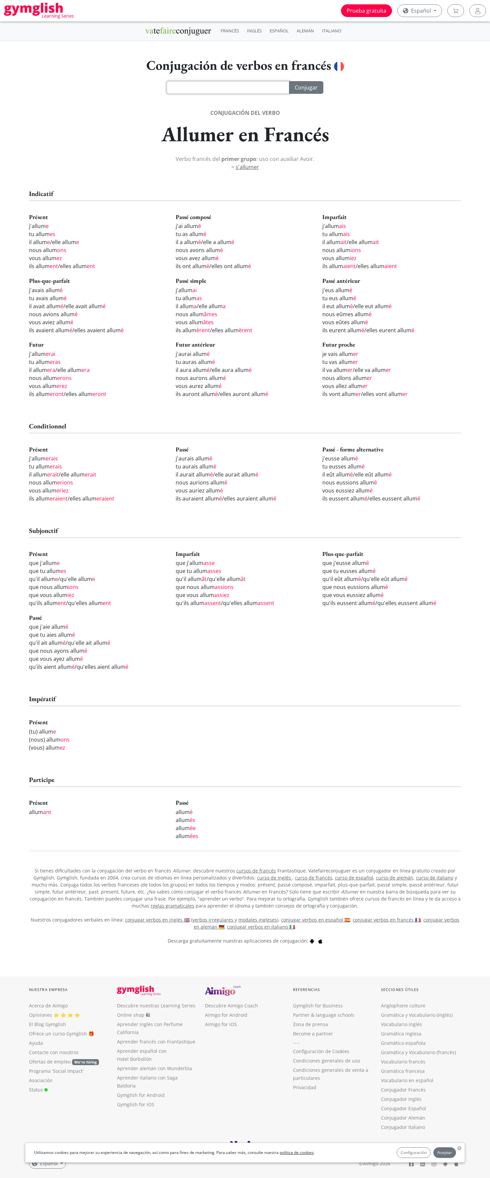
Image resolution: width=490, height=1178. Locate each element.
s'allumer (247, 167)
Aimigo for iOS (221, 1024)
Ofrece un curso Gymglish (58, 1033)
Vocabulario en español (407, 1080)
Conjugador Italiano (403, 1127)
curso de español (354, 877)
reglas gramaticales (172, 906)
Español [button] (421, 10)
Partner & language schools (323, 1015)
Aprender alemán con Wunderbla (154, 1068)
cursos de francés (256, 870)
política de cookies (297, 1152)
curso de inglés (274, 877)
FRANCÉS (230, 31)
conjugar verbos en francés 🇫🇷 (387, 920)
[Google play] (312, 940)
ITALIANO (331, 31)
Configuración (414, 1152)
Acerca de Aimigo (48, 1005)
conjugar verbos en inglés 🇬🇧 (157, 920)
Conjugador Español (403, 1108)
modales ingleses (257, 920)
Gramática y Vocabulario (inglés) (417, 1015)
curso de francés (313, 877)
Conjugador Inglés (401, 1099)
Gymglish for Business (318, 1005)
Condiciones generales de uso (326, 1060)
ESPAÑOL (279, 31)
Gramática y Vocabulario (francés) (418, 1052)
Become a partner (313, 1033)
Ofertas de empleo (63, 1061)
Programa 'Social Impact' (56, 1071)
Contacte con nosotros (54, 1052)
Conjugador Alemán (403, 1118)
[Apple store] (320, 940)
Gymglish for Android (141, 1095)
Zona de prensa (310, 1024)
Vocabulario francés (403, 1061)
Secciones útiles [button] (400, 989)
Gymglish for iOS (135, 1104)
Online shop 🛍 (133, 1015)
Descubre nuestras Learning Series (156, 1005)
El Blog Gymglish (47, 1024)
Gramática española (403, 1043)
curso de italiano (434, 877)
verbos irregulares (213, 920)
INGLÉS (254, 31)
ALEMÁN (305, 31)
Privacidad (304, 1087)
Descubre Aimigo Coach (231, 1005)
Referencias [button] (306, 989)
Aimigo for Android (226, 1015)
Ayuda (36, 1043)
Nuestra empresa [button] (48, 989)
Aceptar (444, 1152)
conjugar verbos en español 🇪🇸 (315, 920)
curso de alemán (394, 877)
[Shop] (455, 10)
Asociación (41, 1080)
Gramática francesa (403, 1071)
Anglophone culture (403, 1005)
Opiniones (40, 1015)
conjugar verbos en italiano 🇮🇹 (261, 927)
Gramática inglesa (401, 1033)
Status (36, 1090)
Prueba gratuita (366, 10)
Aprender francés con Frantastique (156, 1041)
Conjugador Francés (403, 1090)
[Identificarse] (477, 10)
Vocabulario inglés (401, 1024)
